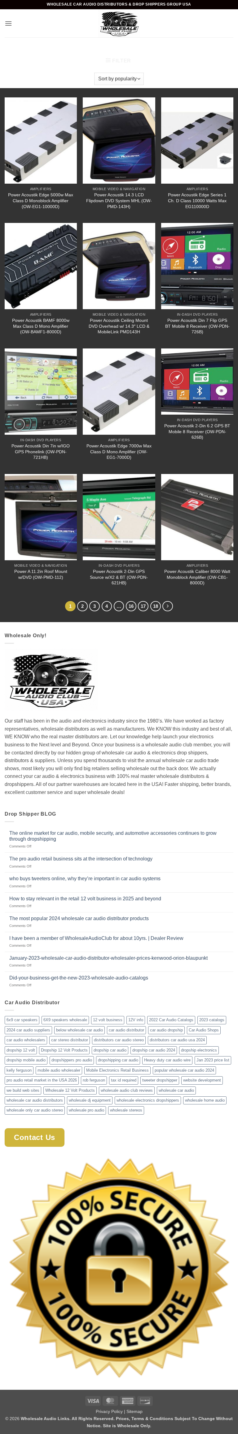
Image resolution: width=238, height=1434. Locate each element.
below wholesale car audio (79, 1030)
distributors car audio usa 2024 (177, 1040)
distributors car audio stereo (119, 1040)
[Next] (167, 606)
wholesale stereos (126, 1110)
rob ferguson (94, 1080)
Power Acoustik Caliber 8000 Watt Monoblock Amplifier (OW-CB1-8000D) (197, 577)
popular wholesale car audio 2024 (184, 1070)
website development (202, 1080)
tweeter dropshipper (159, 1080)
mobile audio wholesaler (58, 1070)
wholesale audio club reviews (127, 1090)
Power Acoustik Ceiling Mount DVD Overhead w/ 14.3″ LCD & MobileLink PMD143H (119, 326)
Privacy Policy (109, 1411)
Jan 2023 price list (212, 1060)
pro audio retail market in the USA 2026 (42, 1080)
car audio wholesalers (26, 1040)
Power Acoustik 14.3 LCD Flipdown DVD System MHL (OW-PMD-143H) (119, 200)
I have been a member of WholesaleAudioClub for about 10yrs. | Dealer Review (96, 938)
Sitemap (134, 1411)
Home (94, 48)
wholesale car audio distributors (35, 1100)
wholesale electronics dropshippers (148, 1100)
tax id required (123, 1080)
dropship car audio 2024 (153, 1050)
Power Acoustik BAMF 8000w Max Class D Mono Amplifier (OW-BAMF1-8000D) (40, 326)
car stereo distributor (69, 1040)
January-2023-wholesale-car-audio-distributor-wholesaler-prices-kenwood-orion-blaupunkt (108, 958)
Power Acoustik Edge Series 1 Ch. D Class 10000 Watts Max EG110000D (197, 200)
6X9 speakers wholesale (65, 1020)
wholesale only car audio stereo (35, 1110)
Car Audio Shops (204, 1030)
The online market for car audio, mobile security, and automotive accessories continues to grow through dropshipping (113, 836)
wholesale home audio (205, 1100)
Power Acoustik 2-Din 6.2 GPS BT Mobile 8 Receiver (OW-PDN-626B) (197, 431)
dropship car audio (110, 1050)
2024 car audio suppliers (28, 1030)
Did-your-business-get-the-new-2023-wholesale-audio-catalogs (78, 977)
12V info (135, 1020)
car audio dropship (166, 1030)
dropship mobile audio (26, 1060)
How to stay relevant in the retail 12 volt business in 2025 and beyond (85, 898)
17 (143, 606)
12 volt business (107, 1020)
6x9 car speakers (22, 1020)
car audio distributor (126, 1030)
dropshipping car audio (118, 1060)
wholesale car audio (176, 1090)
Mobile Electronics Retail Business (117, 1070)
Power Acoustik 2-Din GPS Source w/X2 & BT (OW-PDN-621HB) (119, 577)
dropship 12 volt (21, 1050)
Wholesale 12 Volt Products (70, 1090)
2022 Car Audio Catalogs (171, 1020)
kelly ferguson (19, 1070)
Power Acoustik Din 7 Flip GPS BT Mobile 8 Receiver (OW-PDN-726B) (197, 326)
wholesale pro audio (86, 1110)
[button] (8, 23)
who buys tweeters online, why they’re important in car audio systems (85, 878)
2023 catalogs (211, 1020)
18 (155, 606)
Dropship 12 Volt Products (64, 1050)
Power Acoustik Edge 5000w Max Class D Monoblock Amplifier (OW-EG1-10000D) (40, 200)
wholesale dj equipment (90, 1100)
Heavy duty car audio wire (167, 1060)
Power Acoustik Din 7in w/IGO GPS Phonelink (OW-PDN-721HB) (40, 451)
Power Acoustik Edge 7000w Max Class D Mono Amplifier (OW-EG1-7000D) (119, 451)
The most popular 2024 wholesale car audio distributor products (79, 918)
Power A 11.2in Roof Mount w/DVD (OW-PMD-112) (40, 574)
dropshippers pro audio (71, 1060)
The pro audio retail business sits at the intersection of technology (80, 858)
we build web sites (23, 1090)
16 (131, 606)
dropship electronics (199, 1050)
